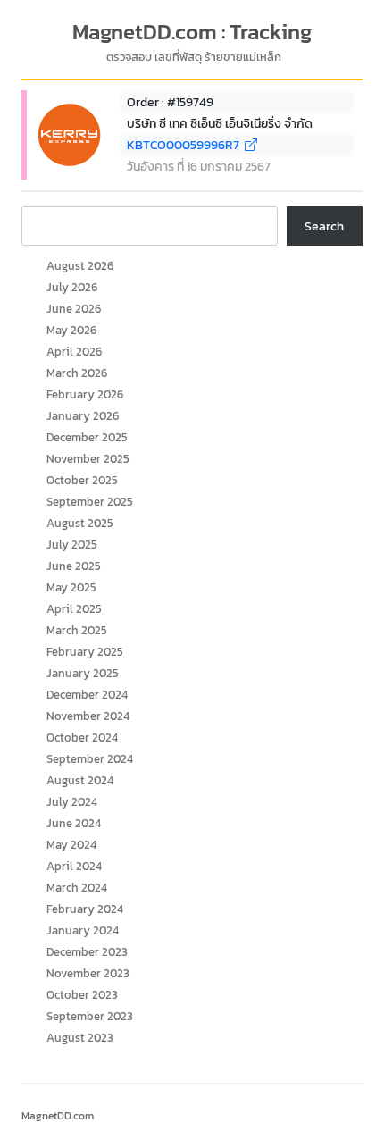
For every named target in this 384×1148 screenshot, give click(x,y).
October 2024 (82, 737)
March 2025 (76, 630)
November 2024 (87, 716)
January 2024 (82, 930)
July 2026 (71, 287)
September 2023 (89, 1016)
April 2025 (74, 608)
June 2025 (73, 565)
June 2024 (73, 823)
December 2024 (87, 694)
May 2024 (71, 844)
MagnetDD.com (57, 1116)
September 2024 (89, 758)
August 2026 (79, 265)
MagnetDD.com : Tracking (192, 32)
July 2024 (71, 801)
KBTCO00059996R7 (186, 145)
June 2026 (73, 308)
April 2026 (74, 351)
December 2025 (87, 437)
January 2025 (82, 673)
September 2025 (89, 501)
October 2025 (82, 480)
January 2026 (82, 415)
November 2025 (87, 458)
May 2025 (71, 587)
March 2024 (76, 887)
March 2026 (76, 373)
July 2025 (71, 544)
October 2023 (82, 994)
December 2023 (87, 951)
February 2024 (84, 909)
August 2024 (79, 780)
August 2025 (79, 523)
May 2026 (71, 330)
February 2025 (84, 651)
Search (324, 226)
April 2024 (74, 866)
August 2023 (79, 1037)
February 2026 (84, 394)
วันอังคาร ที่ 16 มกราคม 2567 (199, 166)
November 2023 (87, 973)
